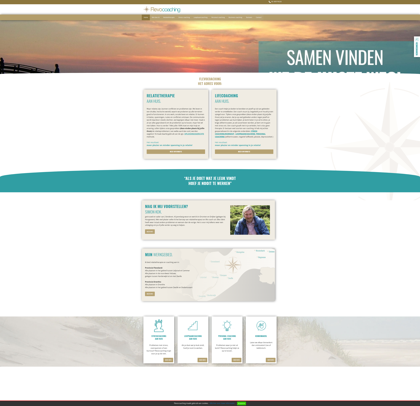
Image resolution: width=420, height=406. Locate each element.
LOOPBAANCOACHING (245, 134)
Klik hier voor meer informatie (222, 403)
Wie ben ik (155, 17)
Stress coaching (184, 17)
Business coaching (235, 17)
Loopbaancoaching (200, 17)
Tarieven (249, 17)
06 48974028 (276, 1)
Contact (259, 17)
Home (146, 17)
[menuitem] (146, 17)
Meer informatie (176, 151)
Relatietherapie (169, 17)
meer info (150, 231)
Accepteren (241, 403)
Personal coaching (218, 17)
